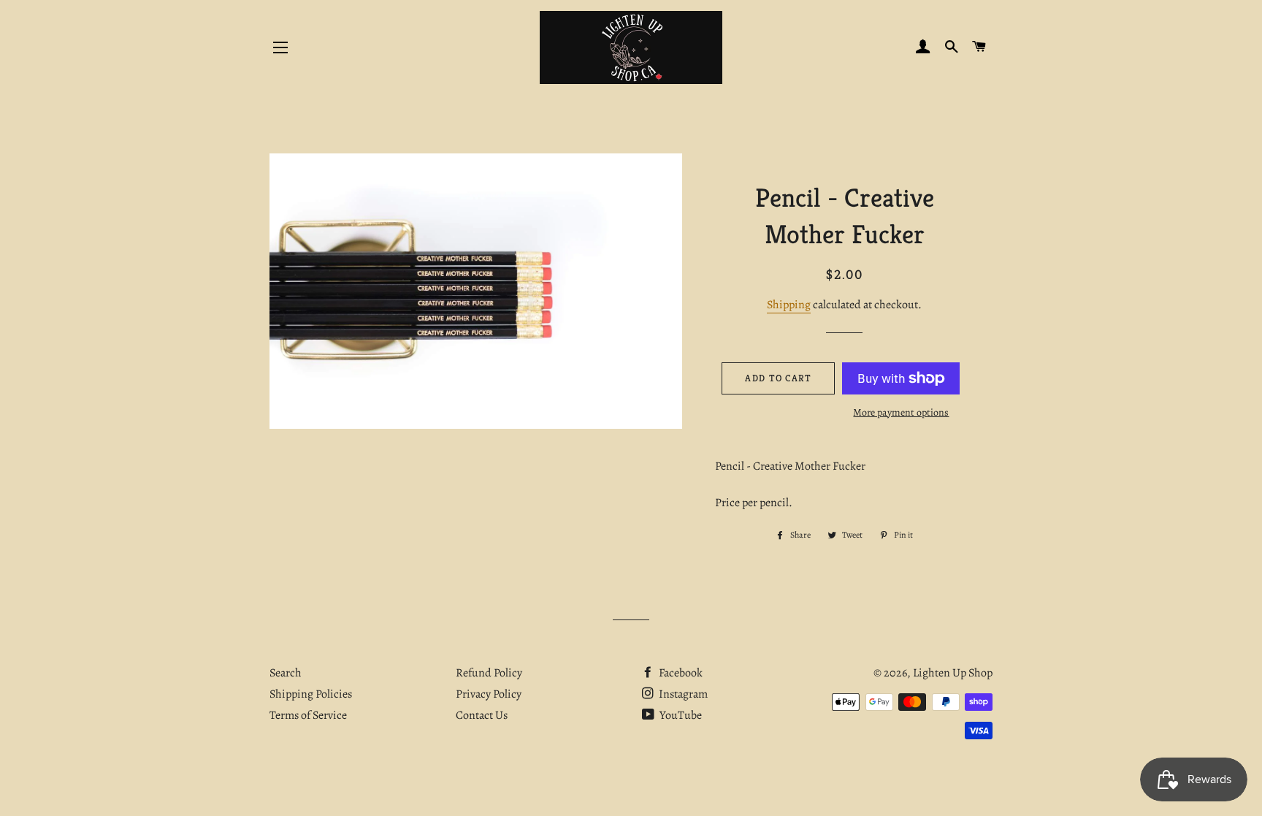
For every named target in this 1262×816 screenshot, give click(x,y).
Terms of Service (308, 715)
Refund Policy (489, 673)
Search (285, 673)
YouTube (679, 715)
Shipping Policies (310, 694)
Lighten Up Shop (953, 673)
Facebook (680, 673)
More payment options (901, 412)
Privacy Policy (488, 694)
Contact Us (482, 715)
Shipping (789, 305)
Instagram (682, 694)
